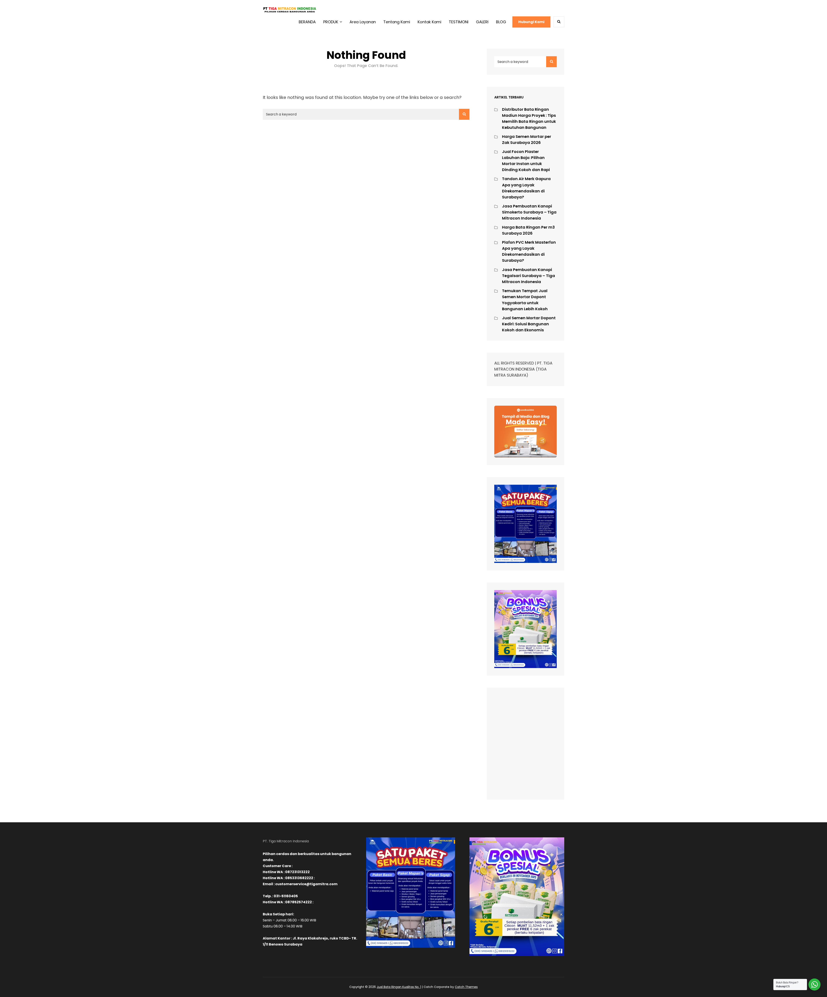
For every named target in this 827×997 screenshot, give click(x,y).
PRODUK (330, 22)
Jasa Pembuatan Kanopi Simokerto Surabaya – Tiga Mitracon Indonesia (529, 212)
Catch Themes (466, 987)
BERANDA (307, 22)
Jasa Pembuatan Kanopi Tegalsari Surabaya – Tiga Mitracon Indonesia (528, 275)
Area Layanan (363, 22)
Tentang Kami (396, 22)
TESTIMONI (458, 22)
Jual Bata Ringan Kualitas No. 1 (399, 987)
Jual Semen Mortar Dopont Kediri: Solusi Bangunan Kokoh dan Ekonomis (529, 324)
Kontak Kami (429, 22)
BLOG (501, 22)
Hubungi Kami (531, 21)
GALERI (482, 22)
